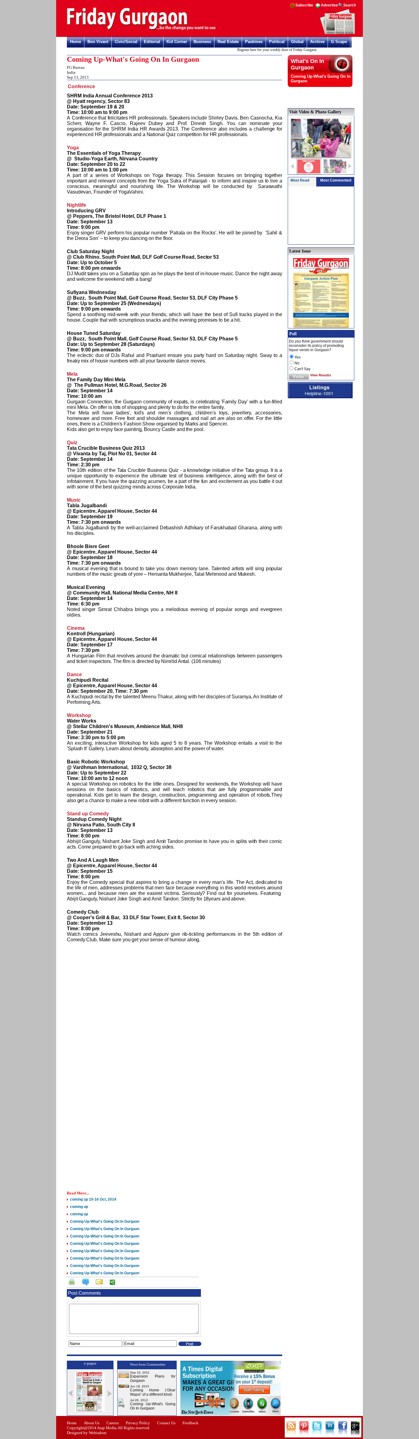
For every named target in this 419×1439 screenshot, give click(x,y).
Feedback (190, 1423)
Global (297, 41)
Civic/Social (126, 41)
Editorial (152, 41)
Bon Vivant (97, 41)
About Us (91, 1423)
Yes (297, 357)
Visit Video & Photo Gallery (315, 112)
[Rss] (292, 8)
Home (75, 41)
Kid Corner (177, 41)
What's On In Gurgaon (307, 64)
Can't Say (302, 369)
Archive (317, 41)
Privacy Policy (138, 1423)
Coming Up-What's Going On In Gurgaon (152, 1406)
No (296, 363)
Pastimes (254, 41)
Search (349, 5)
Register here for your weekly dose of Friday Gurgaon (261, 50)
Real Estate (228, 41)
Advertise (329, 5)
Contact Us (166, 1423)
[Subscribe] (337, 33)
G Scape (339, 41)
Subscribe (304, 5)
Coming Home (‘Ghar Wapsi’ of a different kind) (152, 1392)
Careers (112, 1423)
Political (277, 41)
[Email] (98, 1283)
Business (202, 41)
